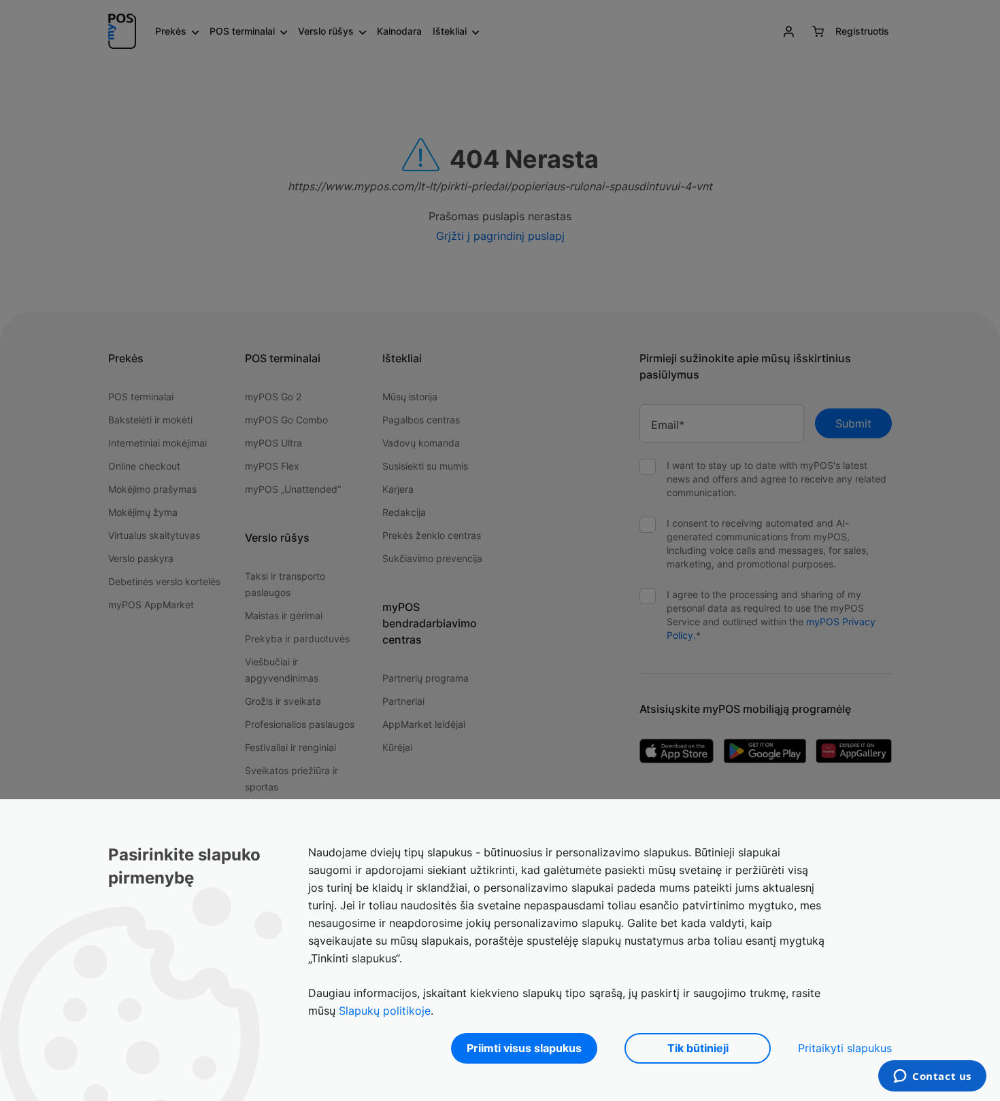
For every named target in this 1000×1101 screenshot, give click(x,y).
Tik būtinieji (698, 1048)
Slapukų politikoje (385, 1010)
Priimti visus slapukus (524, 1048)
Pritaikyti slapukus (845, 1048)
